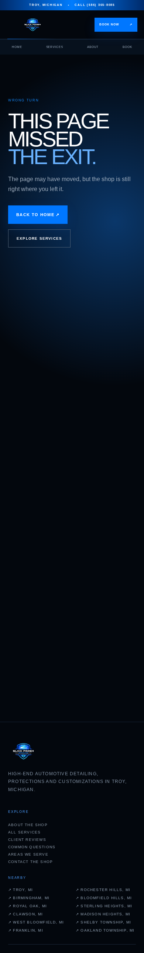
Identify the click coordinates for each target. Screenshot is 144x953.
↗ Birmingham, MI (28, 898)
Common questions (31, 847)
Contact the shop (30, 862)
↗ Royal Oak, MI (27, 906)
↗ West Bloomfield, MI (36, 922)
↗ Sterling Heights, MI (104, 906)
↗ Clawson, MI (25, 914)
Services (55, 47)
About (93, 47)
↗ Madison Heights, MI (103, 914)
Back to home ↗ (37, 214)
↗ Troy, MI (20, 890)
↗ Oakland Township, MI (105, 930)
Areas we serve (28, 854)
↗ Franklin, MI (25, 930)
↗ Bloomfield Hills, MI (104, 898)
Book (127, 47)
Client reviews (27, 840)
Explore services (39, 238)
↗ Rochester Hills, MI (103, 890)
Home (17, 47)
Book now (116, 24)
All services (24, 832)
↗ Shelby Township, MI (103, 922)
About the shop (28, 825)
